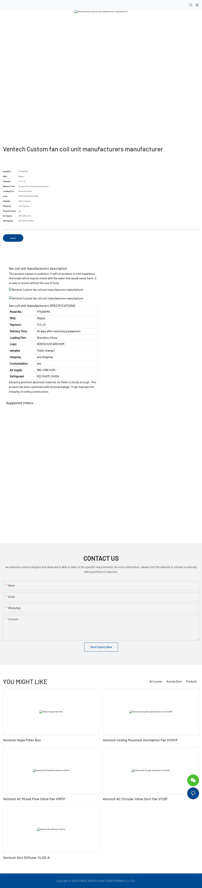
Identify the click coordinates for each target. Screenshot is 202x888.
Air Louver (156, 681)
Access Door (174, 681)
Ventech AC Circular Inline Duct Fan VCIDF (135, 799)
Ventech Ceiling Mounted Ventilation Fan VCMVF (140, 740)
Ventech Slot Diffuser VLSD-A (26, 857)
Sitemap (141, 880)
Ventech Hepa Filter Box (22, 740)
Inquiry (13, 238)
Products (191, 681)
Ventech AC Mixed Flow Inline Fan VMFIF (34, 799)
